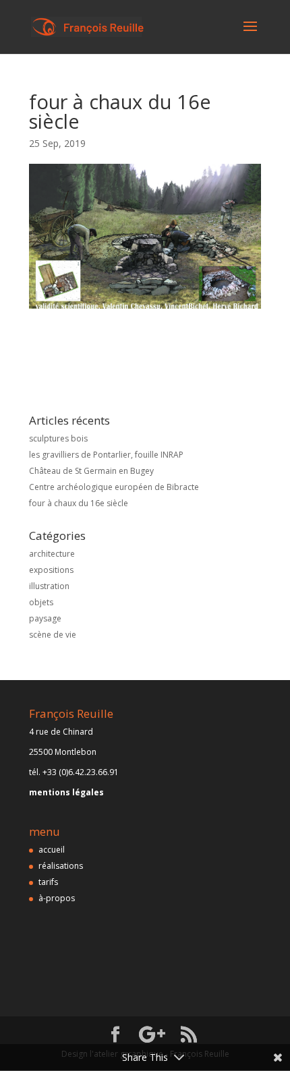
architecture (52, 553)
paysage (45, 618)
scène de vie (52, 634)
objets (41, 602)
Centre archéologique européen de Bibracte (114, 487)
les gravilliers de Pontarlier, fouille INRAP (106, 454)
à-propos (56, 898)
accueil (51, 849)
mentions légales (66, 792)
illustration (49, 586)
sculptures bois (58, 438)
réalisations (60, 865)
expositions (51, 570)
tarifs (48, 882)
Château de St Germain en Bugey (91, 471)
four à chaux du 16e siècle (78, 503)
